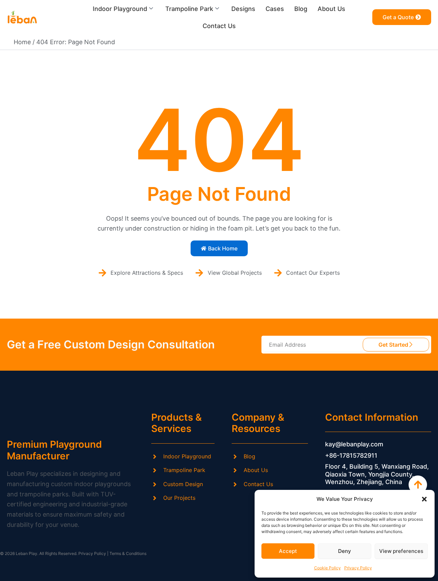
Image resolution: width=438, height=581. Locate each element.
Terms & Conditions (128, 553)
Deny (344, 551)
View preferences (401, 551)
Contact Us (219, 25)
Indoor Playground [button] (120, 8)
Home (22, 42)
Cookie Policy (327, 567)
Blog (300, 8)
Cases (275, 8)
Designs (243, 8)
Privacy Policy (358, 567)
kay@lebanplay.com (354, 444)
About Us (331, 8)
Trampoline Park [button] (189, 8)
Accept (288, 551)
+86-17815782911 (351, 455)
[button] (424, 499)
